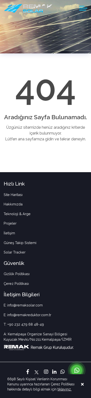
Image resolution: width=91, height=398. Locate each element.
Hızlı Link (14, 184)
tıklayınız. (65, 389)
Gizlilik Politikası (17, 274)
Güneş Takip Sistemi (20, 243)
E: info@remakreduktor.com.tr (27, 315)
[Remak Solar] (28, 8)
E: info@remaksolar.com (23, 305)
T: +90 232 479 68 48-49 (24, 324)
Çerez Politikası (16, 283)
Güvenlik (14, 263)
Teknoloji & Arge (17, 214)
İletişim (9, 233)
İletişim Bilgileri (22, 294)
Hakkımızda (13, 204)
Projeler (10, 223)
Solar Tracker (14, 252)
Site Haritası (13, 195)
